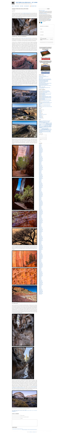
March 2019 (40, 209)
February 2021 (40, 192)
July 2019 (40, 206)
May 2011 (40, 278)
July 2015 (40, 241)
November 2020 (41, 194)
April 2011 (40, 279)
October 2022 (40, 177)
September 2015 (41, 240)
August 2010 (40, 285)
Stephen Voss (40, 92)
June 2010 (40, 286)
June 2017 (40, 224)
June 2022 (40, 180)
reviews (43, 130)
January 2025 (40, 157)
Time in (41, 78)
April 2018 (40, 217)
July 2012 (40, 268)
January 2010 (40, 290)
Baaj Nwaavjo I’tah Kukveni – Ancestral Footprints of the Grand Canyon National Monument (45, 80)
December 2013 (41, 255)
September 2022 (41, 178)
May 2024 (40, 163)
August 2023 (40, 170)
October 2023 (40, 168)
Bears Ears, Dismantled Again (46, 91)
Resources (40, 116)
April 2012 (40, 270)
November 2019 (41, 203)
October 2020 (40, 195)
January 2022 (40, 184)
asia (43, 120)
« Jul (39, 141)
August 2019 (40, 205)
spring (47, 130)
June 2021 (40, 189)
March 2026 (40, 147)
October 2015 (40, 239)
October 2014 (40, 248)
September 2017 (41, 222)
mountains (46, 125)
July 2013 (40, 259)
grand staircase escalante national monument (21, 410)
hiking (47, 124)
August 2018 (40, 214)
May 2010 (40, 287)
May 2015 (40, 243)
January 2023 (40, 175)
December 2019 (41, 202)
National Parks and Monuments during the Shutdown (45, 83)
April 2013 (40, 261)
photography (45, 129)
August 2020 (40, 196)
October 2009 (40, 292)
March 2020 (40, 200)
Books (39, 110)
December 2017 (41, 220)
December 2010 (41, 282)
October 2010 (40, 283)
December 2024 (41, 158)
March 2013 (40, 262)
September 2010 (41, 284)
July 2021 (40, 188)
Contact (44, 10)
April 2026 (40, 146)
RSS (14, 411)
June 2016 (40, 233)
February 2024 (40, 165)
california (41, 121)
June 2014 (40, 251)
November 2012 (41, 265)
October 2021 (40, 186)
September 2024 (41, 160)
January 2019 (40, 210)
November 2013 (41, 256)
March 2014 (40, 253)
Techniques (40, 117)
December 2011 (41, 273)
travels (41, 131)
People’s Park (44, 95)
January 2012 (40, 272)
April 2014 (40, 252)
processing (50, 129)
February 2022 (40, 183)
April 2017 (40, 226)
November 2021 (41, 185)
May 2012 (40, 269)
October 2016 (40, 230)
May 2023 (40, 172)
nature (33, 410)
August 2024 (40, 161)
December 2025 (41, 149)
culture (44, 122)
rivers (45, 130)
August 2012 (40, 267)
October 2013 (40, 257)
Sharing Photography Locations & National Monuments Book (29, 429)
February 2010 (40, 289)
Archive (41, 10)
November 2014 (41, 247)
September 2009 (41, 293)
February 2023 (40, 174)
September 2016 (41, 231)
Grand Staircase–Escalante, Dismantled (43, 76)
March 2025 (40, 156)
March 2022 (40, 182)
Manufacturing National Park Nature (43, 84)
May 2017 (40, 225)
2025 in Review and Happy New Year (43, 81)
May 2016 (40, 234)
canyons (14, 410)
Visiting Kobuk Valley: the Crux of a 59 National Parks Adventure (45, 94)
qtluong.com (45, 13)
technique (49, 130)
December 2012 (41, 264)
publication (40, 130)
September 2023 (41, 169)
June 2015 (40, 242)
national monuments (29, 410)
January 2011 (40, 281)
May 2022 (40, 181)
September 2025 (41, 151)
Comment (13, 411)
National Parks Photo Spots (42, 114)
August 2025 (40, 152)
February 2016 (40, 236)
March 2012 (40, 271)
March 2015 (40, 244)
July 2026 (40, 144)
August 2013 (40, 258)
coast (48, 121)
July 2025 (40, 153)
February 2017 (40, 227)
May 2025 (40, 154)
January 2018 (40, 219)
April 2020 (40, 199)
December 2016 (41, 229)
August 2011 (40, 276)
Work (39, 10)
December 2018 (41, 211)
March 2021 (40, 191)
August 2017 (40, 223)
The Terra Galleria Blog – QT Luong (26, 2)
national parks (47, 126)
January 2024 (40, 166)
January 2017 (40, 228)
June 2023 (40, 171)
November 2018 (41, 212)
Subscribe (46, 42)
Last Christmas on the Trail (42, 82)
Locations (40, 113)
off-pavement (35, 410)
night (43, 127)
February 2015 (40, 245)
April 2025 (40, 155)
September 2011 (41, 275)
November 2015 (41, 238)
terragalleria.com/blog (44, 11)
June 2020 (40, 198)
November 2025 (41, 150)
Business (40, 111)
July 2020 (40, 197)
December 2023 (41, 167)
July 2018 (40, 215)
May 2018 (40, 216)
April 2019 (40, 208)
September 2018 (41, 213)
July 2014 (40, 250)
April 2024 (40, 164)
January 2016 (40, 237)
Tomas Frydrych (41, 105)
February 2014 (40, 254)
